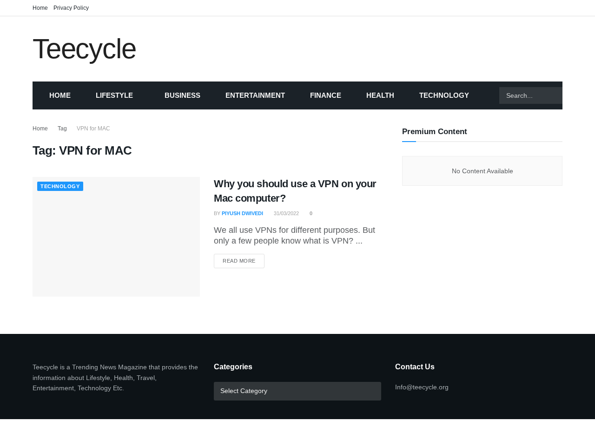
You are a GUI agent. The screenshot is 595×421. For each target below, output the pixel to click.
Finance (325, 95)
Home (40, 8)
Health (380, 95)
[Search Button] (574, 95)
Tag (62, 128)
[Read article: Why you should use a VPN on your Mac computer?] (116, 237)
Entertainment (255, 95)
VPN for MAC (93, 128)
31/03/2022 (285, 213)
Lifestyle (114, 95)
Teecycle (84, 49)
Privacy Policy (71, 8)
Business (182, 95)
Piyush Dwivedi (242, 213)
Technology (444, 95)
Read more (243, 261)
